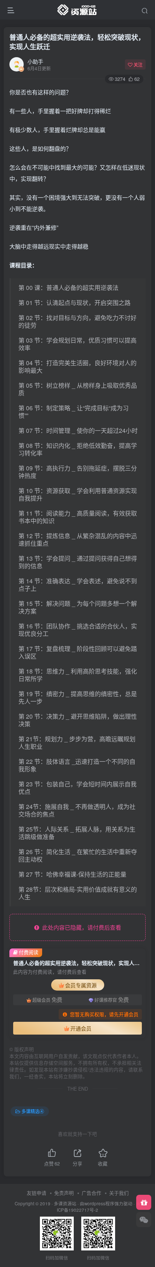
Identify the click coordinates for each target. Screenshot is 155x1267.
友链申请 (36, 1192)
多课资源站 (65, 1203)
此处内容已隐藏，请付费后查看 (80, 927)
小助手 (35, 61)
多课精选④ (32, 1111)
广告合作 (91, 1192)
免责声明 (64, 1192)
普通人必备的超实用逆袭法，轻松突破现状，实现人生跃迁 (77, 42)
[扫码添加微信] (143, 1219)
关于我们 (119, 1192)
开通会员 (80, 1028)
